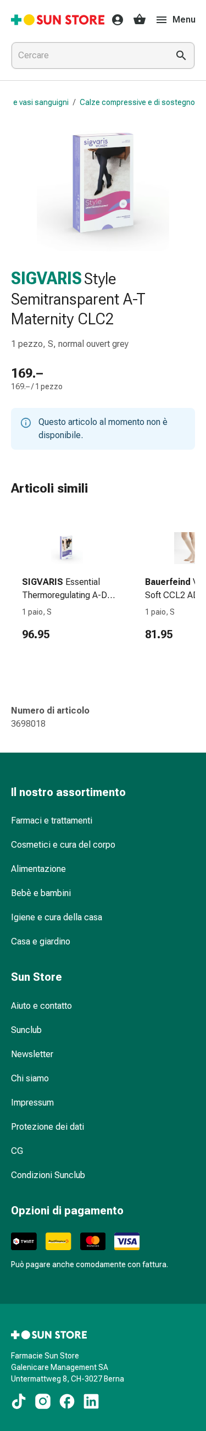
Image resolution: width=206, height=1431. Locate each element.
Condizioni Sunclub (48, 1175)
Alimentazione (38, 869)
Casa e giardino (40, 941)
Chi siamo (30, 1078)
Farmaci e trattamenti (51, 820)
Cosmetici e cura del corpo (63, 844)
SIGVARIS (46, 278)
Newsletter (32, 1054)
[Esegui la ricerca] (181, 55)
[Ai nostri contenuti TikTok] (18, 1401)
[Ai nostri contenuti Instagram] (43, 1401)
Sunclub (26, 1030)
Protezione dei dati (47, 1126)
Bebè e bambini (41, 893)
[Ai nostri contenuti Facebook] (67, 1401)
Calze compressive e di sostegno (137, 102)
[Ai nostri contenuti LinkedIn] (91, 1401)
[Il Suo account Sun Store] (114, 20)
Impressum (32, 1102)
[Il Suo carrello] (140, 20)
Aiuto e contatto (41, 1006)
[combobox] (88, 55)
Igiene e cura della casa (56, 917)
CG (17, 1151)
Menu (184, 19)
